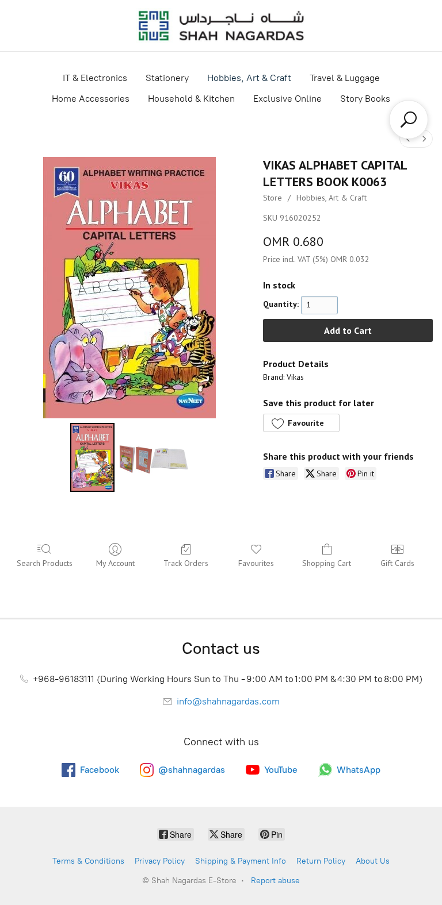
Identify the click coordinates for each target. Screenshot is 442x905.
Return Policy (320, 861)
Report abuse (275, 880)
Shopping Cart (326, 563)
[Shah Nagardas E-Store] (221, 26)
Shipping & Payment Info (240, 861)
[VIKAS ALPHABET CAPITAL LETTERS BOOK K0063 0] (92, 457)
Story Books (365, 98)
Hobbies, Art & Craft (249, 77)
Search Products (45, 563)
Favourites (256, 563)
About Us (373, 861)
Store (272, 197)
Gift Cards (397, 563)
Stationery (167, 77)
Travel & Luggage (345, 77)
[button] (301, 423)
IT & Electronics (95, 77)
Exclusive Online (287, 98)
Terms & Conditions (88, 861)
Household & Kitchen (191, 98)
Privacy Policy (160, 861)
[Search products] (408, 119)
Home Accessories (90, 98)
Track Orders (185, 563)
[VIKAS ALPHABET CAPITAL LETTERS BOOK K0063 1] (153, 457)
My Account (115, 563)
